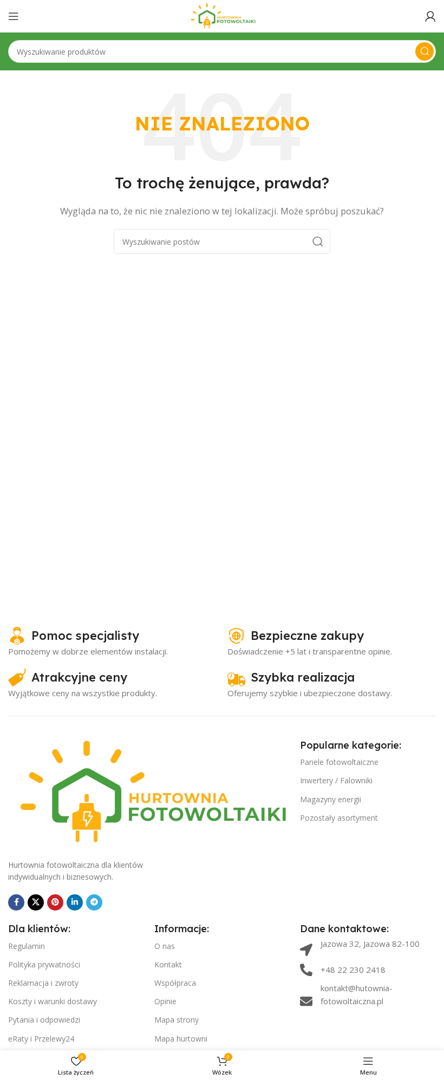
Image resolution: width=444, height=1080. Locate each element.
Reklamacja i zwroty (43, 983)
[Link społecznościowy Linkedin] (75, 902)
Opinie (165, 1001)
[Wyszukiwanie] (424, 51)
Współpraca (175, 983)
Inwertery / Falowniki (336, 780)
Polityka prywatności (44, 964)
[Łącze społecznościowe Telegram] (94, 902)
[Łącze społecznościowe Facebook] (16, 902)
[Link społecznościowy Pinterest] (55, 902)
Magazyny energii (330, 799)
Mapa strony (176, 1019)
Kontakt (168, 964)
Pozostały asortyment (339, 818)
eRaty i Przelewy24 (41, 1038)
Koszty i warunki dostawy (52, 1001)
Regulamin (26, 946)
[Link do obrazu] (148, 792)
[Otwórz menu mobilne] (13, 16)
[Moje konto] (430, 16)
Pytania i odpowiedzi (44, 1019)
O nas (164, 946)
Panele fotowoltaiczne (339, 762)
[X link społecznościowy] (36, 902)
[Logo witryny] (222, 15)
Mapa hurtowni (180, 1038)
